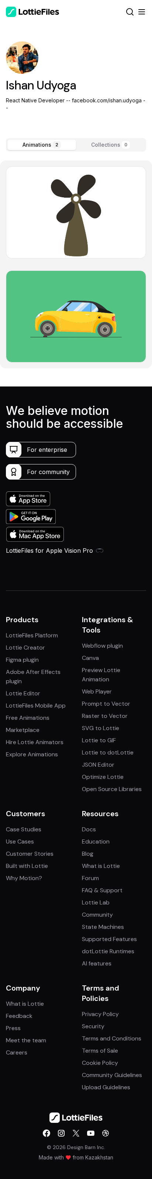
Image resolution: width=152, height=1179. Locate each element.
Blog (87, 854)
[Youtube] (90, 1133)
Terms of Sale (100, 1050)
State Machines (103, 927)
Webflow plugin (102, 646)
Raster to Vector (105, 716)
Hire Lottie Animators (34, 742)
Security (93, 1026)
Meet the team (26, 1040)
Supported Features (109, 939)
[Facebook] (46, 1133)
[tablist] (76, 144)
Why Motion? (24, 878)
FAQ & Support (102, 890)
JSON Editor (98, 765)
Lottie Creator (25, 647)
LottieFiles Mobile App (36, 705)
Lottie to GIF (99, 740)
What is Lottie (101, 866)
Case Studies (23, 829)
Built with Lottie (27, 866)
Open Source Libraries (112, 789)
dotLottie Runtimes (108, 951)
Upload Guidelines (106, 1087)
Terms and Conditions (111, 1038)
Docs (89, 829)
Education (96, 841)
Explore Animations (32, 754)
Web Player (97, 691)
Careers (16, 1052)
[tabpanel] (76, 264)
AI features (96, 963)
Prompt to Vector (106, 704)
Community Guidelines (112, 1075)
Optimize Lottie (103, 777)
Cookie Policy (100, 1063)
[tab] (41, 145)
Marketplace (22, 730)
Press (13, 1028)
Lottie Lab (96, 902)
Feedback (19, 1016)
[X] (76, 1133)
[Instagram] (61, 1133)
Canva (90, 658)
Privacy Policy (100, 1014)
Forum (90, 878)
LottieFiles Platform (32, 635)
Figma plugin (22, 660)
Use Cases (20, 841)
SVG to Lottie (100, 728)
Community (97, 915)
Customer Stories (29, 854)
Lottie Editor (23, 693)
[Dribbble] (105, 1133)
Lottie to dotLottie (108, 752)
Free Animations (27, 718)
